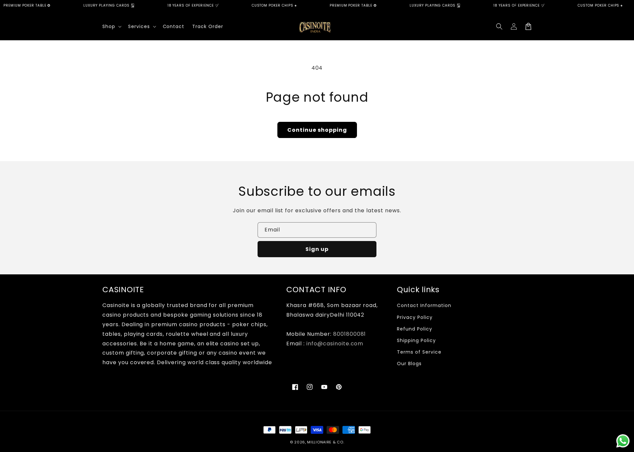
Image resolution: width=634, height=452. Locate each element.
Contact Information (424, 305)
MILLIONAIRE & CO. (325, 442)
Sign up (317, 249)
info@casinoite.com (334, 343)
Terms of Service (419, 352)
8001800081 (349, 334)
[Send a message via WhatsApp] (623, 441)
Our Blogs (409, 363)
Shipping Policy (416, 340)
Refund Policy (414, 329)
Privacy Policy (414, 317)
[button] (111, 26)
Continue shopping (317, 130)
